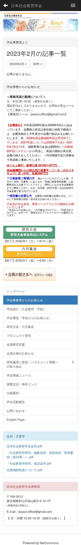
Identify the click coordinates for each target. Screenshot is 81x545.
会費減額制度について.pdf (24, 470)
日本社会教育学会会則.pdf (24, 446)
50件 (36, 64)
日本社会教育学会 (26, 5)
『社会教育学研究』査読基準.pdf (29, 463)
